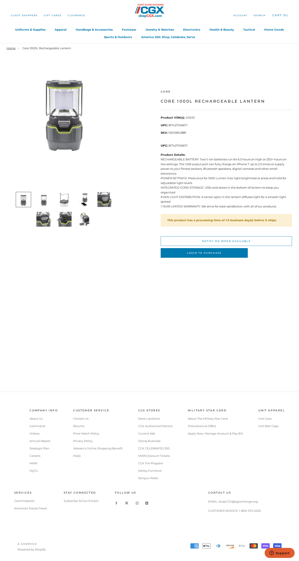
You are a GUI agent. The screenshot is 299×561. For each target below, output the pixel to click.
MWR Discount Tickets (154, 455)
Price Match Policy (86, 433)
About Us (36, 418)
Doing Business (149, 440)
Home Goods (274, 29)
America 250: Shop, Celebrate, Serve (168, 37)
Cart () (280, 15)
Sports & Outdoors (118, 37)
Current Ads (146, 433)
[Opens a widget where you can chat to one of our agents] (279, 553)
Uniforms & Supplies (30, 29)
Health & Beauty (221, 29)
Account (240, 15)
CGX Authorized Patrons (155, 426)
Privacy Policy (83, 440)
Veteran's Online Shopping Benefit (98, 448)
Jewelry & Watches (160, 29)
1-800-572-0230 (250, 510)
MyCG (34, 470)
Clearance (76, 15)
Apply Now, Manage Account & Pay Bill (215, 433)
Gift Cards (53, 15)
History (35, 433)
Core (166, 91)
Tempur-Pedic (148, 478)
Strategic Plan (39, 448)
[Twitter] (127, 503)
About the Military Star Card (208, 418)
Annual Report (40, 440)
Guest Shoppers (24, 15)
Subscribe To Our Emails (81, 500)
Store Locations (149, 418)
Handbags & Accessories (94, 29)
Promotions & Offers (202, 426)
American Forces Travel (30, 508)
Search (260, 15)
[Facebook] (116, 503)
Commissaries (24, 500)
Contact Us (80, 418)
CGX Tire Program (150, 463)
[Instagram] (137, 503)
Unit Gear (265, 418)
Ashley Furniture (150, 470)
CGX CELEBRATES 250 (154, 448)
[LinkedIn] (146, 503)
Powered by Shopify (32, 549)
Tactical (249, 29)
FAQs (77, 455)
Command (37, 426)
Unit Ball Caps (268, 426)
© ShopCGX (27, 543)
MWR (33, 463)
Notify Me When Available (226, 241)
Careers (35, 455)
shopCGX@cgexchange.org (238, 501)
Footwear (129, 29)
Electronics (191, 29)
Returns (78, 426)
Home (11, 48)
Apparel (61, 29)
